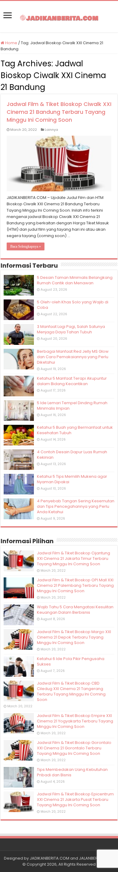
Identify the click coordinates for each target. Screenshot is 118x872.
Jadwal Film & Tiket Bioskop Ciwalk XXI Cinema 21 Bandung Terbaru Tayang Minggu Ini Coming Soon (59, 112)
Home (10, 43)
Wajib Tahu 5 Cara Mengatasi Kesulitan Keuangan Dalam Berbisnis (75, 609)
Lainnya (51, 129)
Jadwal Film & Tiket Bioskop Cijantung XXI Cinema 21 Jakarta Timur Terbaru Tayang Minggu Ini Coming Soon (73, 558)
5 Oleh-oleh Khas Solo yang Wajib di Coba (72, 304)
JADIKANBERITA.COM (49, 858)
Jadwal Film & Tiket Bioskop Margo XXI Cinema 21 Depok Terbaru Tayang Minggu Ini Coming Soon (74, 637)
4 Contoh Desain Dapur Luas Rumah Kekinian (72, 454)
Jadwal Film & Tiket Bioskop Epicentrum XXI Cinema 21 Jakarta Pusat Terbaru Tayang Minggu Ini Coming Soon (75, 799)
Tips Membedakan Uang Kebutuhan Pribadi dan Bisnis (72, 772)
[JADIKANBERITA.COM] (59, 17)
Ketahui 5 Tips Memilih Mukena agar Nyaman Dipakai (72, 479)
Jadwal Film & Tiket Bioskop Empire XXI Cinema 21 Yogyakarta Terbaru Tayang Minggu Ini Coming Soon (75, 721)
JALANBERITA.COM (96, 858)
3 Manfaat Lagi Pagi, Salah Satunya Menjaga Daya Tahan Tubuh (71, 329)
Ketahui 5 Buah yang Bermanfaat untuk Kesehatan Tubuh (75, 430)
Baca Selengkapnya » (25, 246)
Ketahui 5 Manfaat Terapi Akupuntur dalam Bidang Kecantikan (72, 381)
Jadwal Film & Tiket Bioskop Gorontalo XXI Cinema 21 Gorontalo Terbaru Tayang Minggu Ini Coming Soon (74, 748)
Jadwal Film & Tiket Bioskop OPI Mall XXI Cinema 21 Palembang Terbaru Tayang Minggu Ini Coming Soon (75, 585)
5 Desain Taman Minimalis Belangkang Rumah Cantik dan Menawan (75, 280)
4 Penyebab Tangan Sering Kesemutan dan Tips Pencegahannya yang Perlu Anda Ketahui (75, 506)
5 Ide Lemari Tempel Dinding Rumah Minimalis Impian (72, 405)
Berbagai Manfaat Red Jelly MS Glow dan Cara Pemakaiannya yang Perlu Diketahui (73, 356)
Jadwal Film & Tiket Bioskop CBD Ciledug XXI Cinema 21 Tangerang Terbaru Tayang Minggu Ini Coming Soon (71, 691)
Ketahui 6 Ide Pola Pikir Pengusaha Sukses (70, 661)
